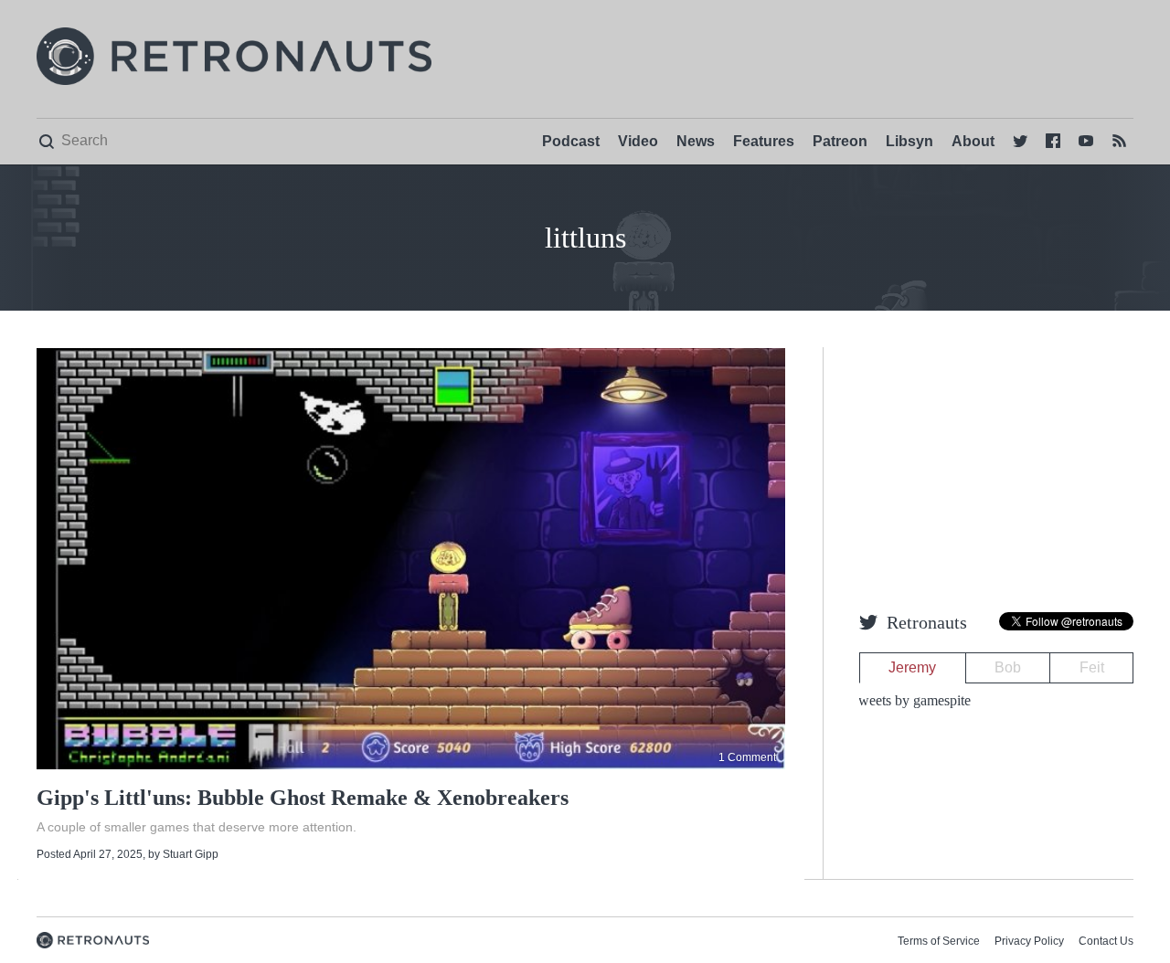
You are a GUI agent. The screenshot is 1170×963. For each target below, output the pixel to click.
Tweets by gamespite (910, 700)
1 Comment (747, 757)
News (695, 141)
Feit (1092, 667)
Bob (1007, 667)
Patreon (840, 141)
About (973, 141)
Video (638, 141)
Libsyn (909, 141)
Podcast (571, 141)
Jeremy (912, 667)
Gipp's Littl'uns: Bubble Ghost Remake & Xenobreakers (303, 798)
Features (763, 141)
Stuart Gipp (190, 854)
